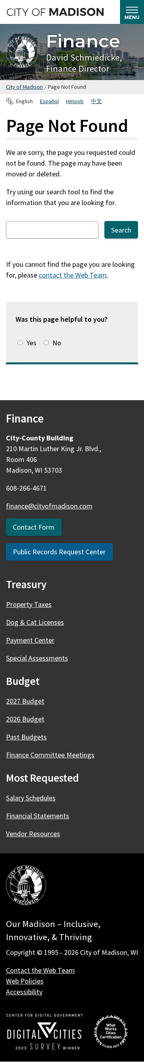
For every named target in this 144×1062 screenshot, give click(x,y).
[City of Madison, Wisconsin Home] (26, 886)
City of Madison (24, 86)
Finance (83, 41)
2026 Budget (25, 719)
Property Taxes (29, 604)
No (56, 342)
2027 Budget (25, 701)
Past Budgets (26, 736)
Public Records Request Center (59, 551)
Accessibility (24, 991)
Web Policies (25, 981)
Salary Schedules (31, 797)
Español (49, 101)
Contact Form (33, 527)
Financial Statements (37, 815)
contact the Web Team (73, 275)
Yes (31, 342)
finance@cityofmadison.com (49, 505)
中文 (96, 101)
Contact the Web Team (40, 970)
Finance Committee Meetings (50, 754)
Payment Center (30, 640)
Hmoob (75, 101)
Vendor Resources (33, 833)
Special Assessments (37, 658)
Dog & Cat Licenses (35, 622)
